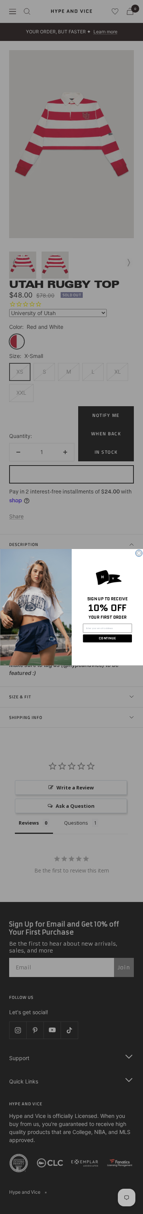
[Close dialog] (138, 553)
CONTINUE (107, 638)
